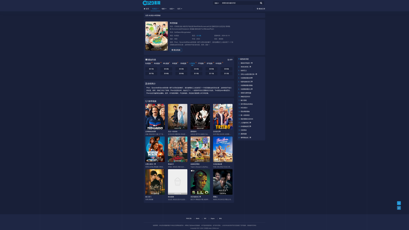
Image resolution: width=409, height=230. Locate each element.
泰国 (175, 39)
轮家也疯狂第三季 (247, 81)
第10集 (196, 73)
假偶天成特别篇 (246, 93)
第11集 (211, 73)
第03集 (181, 69)
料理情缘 (158, 15)
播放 (176, 50)
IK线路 (174, 63)
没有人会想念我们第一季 (249, 74)
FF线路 (201, 63)
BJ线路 (148, 63)
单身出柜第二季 (246, 67)
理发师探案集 (245, 111)
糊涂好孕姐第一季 (247, 63)
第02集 (166, 69)
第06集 (226, 69)
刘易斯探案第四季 (247, 78)
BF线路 (209, 63)
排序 (231, 59)
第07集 (151, 73)
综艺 (179, 9)
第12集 (226, 73)
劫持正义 (244, 70)
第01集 (151, 69)
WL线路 (166, 63)
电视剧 (155, 9)
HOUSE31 (244, 108)
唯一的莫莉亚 (245, 115)
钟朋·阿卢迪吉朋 (188, 26)
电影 (163, 9)
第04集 (196, 69)
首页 (147, 9)
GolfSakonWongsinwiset (182, 32)
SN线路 (183, 63)
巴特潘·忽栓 (178, 26)
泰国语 (221, 39)
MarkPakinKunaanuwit (201, 26)
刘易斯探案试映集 (247, 85)
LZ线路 (192, 63)
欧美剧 (151, 15)
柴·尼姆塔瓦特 (214, 26)
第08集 (166, 73)
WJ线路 (157, 63)
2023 (198, 39)
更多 (207, 45)
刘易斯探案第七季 (247, 89)
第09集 (181, 73)
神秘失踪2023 (245, 96)
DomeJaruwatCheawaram (180, 29)
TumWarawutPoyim (207, 29)
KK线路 (218, 63)
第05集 (211, 69)
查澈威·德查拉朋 (195, 29)
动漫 (171, 9)
